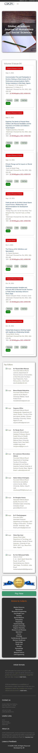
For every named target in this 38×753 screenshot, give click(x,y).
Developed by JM (19, 748)
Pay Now (19, 593)
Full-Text (24, 100)
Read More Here (29, 737)
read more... (23, 677)
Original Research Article (14, 68)
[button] (18, 4)
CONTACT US (33, 0)
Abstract (9, 100)
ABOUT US (23, 0)
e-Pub (8, 103)
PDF (16, 100)
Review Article (11, 240)
